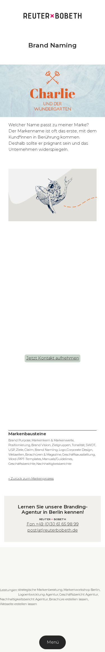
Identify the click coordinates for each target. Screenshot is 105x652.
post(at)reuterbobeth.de (52, 530)
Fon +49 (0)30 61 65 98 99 (53, 524)
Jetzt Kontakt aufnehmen (52, 358)
